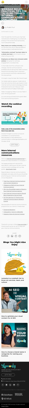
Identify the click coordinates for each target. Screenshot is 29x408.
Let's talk (14, 144)
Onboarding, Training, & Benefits (13, 212)
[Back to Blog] (2, 24)
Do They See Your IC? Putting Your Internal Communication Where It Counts (14, 199)
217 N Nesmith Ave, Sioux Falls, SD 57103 (13, 381)
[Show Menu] (26, 2)
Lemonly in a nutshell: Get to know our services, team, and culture (12, 280)
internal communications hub (15, 158)
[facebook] (8, 236)
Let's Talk (8, 374)
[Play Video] (14, 117)
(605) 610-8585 (7, 379)
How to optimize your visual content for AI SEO (12, 317)
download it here (11, 169)
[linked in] (12, 236)
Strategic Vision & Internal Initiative (14, 214)
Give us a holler (22, 224)
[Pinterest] (16, 236)
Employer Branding (9, 209)
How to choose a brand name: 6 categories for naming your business (13, 354)
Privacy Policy (5, 406)
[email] (19, 236)
